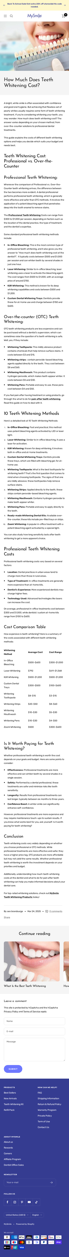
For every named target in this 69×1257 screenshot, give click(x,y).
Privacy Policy (11, 1011)
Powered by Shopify (25, 1224)
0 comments (55, 911)
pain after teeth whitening (45, 399)
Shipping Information (48, 1098)
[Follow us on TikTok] (36, 1202)
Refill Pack (9, 1110)
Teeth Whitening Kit (13, 1104)
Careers (8, 1153)
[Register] (51, 1182)
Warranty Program (47, 1110)
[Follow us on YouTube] (29, 1202)
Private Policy (45, 1115)
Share (7, 917)
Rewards (8, 1147)
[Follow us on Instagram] (14, 1202)
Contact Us (43, 1127)
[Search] (11, 16)
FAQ (40, 1092)
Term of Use (44, 1121)
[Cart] (63, 16)
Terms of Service (31, 1011)
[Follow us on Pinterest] (22, 1202)
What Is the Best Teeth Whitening (25, 986)
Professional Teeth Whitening (24, 215)
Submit (13, 1069)
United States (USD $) (15, 1215)
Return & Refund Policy (49, 1104)
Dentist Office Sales (14, 1165)
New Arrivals (10, 1098)
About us (8, 1142)
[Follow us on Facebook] (7, 1202)
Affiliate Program (12, 1159)
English (35, 1215)
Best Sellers (10, 1092)
